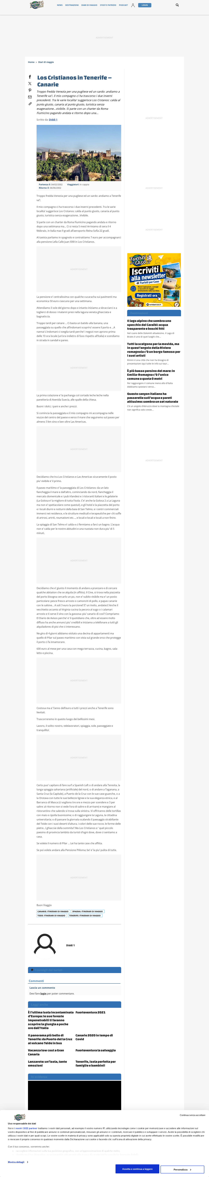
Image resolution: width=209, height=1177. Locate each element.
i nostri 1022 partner (25, 1128)
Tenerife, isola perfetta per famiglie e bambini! (96, 1063)
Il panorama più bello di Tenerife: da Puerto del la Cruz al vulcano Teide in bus (50, 1039)
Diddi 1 (53, 119)
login (43, 993)
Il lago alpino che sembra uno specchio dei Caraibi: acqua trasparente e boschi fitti (149, 324)
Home (31, 62)
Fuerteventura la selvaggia (96, 1050)
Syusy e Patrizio (108, 5)
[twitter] (30, 83)
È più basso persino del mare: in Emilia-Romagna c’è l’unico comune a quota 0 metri (151, 374)
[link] (30, 103)
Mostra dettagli (16, 1162)
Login (145, 5)
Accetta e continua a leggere (137, 1169)
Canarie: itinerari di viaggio (53, 911)
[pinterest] (30, 89)
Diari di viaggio (89, 5)
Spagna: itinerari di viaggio (87, 911)
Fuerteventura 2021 (90, 1012)
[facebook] (30, 76)
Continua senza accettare (192, 1115)
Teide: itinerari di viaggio (51, 915)
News (60, 5)
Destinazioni (72, 5)
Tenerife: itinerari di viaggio (85, 915)
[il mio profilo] (133, 5)
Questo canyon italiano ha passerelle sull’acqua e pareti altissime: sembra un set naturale (152, 397)
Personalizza (180, 1169)
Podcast (123, 5)
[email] (30, 96)
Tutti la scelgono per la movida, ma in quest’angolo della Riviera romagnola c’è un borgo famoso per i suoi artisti (153, 349)
